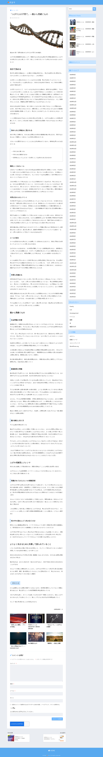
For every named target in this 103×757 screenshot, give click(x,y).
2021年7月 (73, 280)
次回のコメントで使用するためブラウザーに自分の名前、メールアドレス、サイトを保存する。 (36, 704)
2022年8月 (73, 236)
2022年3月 (73, 253)
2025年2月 (73, 135)
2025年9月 (73, 111)
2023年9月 (73, 192)
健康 (71, 320)
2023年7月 (73, 199)
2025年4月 (73, 128)
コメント (13, 663)
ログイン (72, 336)
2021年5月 (73, 286)
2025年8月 (73, 115)
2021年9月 (73, 273)
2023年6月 (73, 202)
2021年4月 (73, 290)
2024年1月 (73, 179)
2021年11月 (73, 266)
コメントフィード (75, 343)
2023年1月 (73, 219)
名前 (12, 684)
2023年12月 (73, 182)
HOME (52, 751)
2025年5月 (73, 125)
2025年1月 (73, 138)
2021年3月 (73, 293)
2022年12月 (73, 222)
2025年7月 (73, 118)
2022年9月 (73, 233)
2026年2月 (73, 95)
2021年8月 (73, 276)
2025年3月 (73, 132)
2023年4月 (73, 209)
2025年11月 (73, 105)
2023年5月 (73, 206)
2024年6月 (73, 162)
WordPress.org (74, 346)
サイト (12, 698)
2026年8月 (73, 74)
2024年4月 (73, 169)
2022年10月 (73, 229)
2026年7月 (73, 78)
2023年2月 (73, 216)
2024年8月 (73, 155)
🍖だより (11, 2)
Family (72, 306)
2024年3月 (73, 172)
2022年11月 (73, 226)
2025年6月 (73, 121)
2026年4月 (73, 88)
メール (13, 691)
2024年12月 (73, 142)
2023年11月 (73, 185)
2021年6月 (73, 283)
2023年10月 (73, 189)
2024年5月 (73, 165)
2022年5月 (73, 246)
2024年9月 (73, 152)
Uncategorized (74, 313)
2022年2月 (73, 256)
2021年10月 (73, 270)
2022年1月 (73, 259)
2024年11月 (73, 145)
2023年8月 (73, 196)
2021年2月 (73, 296)
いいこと (72, 316)
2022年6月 (73, 243)
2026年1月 (73, 98)
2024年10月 (73, 148)
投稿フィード (73, 339)
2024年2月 (73, 175)
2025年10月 (73, 108)
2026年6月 (73, 81)
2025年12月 (73, 101)
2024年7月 (73, 158)
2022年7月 (73, 239)
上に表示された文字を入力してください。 (22, 711)
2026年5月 (73, 84)
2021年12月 (73, 263)
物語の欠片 (73, 326)
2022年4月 (73, 249)
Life (71, 310)
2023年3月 (73, 212)
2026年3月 (73, 91)
